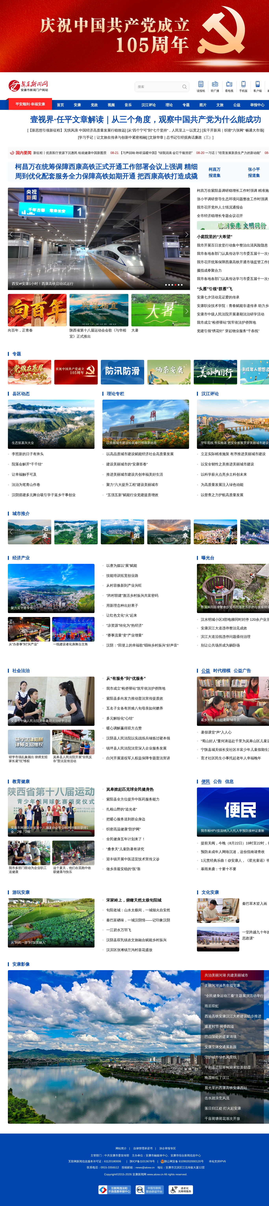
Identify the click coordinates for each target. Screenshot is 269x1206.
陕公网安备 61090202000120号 (184, 1161)
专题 (186, 105)
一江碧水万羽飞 (118, 930)
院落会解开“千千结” (27, 464)
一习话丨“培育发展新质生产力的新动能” (162, 153)
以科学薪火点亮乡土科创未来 (224, 474)
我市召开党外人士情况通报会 (220, 207)
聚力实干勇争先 (22, 608)
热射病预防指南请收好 (149, 330)
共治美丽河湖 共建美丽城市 (226, 975)
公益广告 (242, 670)
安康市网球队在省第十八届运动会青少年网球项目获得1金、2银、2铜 (49, 829)
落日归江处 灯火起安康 (223, 1108)
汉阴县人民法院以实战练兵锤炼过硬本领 (138, 738)
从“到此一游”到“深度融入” (28, 942)
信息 (229, 781)
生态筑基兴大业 (23, 443)
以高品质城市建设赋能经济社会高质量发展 (140, 454)
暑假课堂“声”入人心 (216, 732)
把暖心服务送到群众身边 (125, 819)
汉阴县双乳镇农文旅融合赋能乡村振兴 (136, 940)
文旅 (220, 105)
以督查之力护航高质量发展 (222, 495)
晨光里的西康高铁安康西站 (226, 1088)
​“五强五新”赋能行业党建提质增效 (132, 495)
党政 (94, 105)
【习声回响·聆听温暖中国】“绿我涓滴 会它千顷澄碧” (85, 153)
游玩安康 (21, 892)
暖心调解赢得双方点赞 (124, 728)
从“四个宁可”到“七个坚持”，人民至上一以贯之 (164, 130)
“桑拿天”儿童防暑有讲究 (125, 849)
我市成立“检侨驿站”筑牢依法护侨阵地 (226, 322)
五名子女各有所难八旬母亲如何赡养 (134, 708)
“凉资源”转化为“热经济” (124, 625)
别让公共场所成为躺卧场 (220, 645)
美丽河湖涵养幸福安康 (222, 985)
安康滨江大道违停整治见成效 (224, 628)
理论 (169, 105)
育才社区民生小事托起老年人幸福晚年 (231, 758)
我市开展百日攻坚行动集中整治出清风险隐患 (232, 245)
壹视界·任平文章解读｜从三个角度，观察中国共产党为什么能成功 (145, 119)
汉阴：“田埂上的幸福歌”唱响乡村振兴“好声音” (142, 645)
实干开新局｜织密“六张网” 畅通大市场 (233, 130)
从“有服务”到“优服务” (126, 678)
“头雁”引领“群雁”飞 (214, 289)
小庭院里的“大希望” (214, 236)
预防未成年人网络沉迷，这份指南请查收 (233, 852)
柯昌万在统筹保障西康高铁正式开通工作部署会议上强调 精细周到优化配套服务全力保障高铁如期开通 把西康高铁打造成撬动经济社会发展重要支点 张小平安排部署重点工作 (106, 176)
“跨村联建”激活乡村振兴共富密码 (132, 595)
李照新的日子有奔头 (28, 454)
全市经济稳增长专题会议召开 (220, 216)
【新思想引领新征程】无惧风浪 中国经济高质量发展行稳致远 (76, 130)
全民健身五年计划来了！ (125, 839)
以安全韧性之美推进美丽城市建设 (227, 464)
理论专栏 (115, 393)
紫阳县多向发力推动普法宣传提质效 (134, 698)
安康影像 (21, 964)
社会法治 (21, 670)
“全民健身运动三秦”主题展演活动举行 (234, 996)
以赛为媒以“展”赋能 (121, 566)
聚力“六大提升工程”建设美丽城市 (132, 485)
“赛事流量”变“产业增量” (124, 635)
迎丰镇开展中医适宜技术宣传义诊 (133, 859)
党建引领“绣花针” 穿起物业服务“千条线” (228, 331)
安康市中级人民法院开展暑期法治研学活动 (230, 314)
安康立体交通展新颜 (221, 1047)
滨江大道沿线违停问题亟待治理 (225, 637)
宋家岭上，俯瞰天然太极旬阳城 (133, 900)
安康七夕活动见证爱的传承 (218, 297)
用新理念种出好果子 (122, 606)
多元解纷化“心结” (120, 718)
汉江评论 (149, 105)
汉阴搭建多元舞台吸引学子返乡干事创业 (44, 495)
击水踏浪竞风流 (217, 1098)
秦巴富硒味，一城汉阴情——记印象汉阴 (138, 920)
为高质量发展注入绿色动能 (222, 485)
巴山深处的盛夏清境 (221, 1037)
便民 (205, 781)
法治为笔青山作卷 (26, 485)
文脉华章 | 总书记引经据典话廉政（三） (180, 137)
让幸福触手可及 (24, 474)
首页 (60, 105)
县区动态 (21, 393)
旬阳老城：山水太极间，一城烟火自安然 (138, 910)
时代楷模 (222, 670)
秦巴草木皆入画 (254, 904)
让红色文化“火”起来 (121, 615)
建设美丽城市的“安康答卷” (127, 464)
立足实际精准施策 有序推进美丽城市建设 (233, 454)
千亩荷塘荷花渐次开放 (222, 1119)
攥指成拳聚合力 (209, 270)
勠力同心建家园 (24, 284)
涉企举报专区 (167, 1148)
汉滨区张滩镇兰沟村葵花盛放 (129, 950)
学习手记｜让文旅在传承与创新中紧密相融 (112, 137)
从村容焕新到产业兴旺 (124, 585)
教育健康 (21, 781)
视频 (111, 105)
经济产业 (21, 557)
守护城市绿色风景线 (221, 1057)
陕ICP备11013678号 (142, 1161)
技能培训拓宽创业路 (122, 576)
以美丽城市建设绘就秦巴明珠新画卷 (131, 443)
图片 (203, 105)
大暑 (73, 330)
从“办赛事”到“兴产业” (23, 644)
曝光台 (207, 557)
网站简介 (121, 1148)
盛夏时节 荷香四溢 (219, 1026)
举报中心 (257, 105)
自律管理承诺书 (143, 1148)
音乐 (128, 105)
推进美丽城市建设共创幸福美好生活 (134, 474)
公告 (217, 781)
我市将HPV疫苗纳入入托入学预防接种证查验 (232, 830)
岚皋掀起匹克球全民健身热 (130, 789)
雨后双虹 (212, 1006)
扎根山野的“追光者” (121, 809)
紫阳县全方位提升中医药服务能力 (133, 799)
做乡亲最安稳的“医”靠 (123, 869)
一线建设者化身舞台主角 (70, 644)
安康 (77, 105)
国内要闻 (24, 153)
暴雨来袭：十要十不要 (218, 869)
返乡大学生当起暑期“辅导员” (221, 720)
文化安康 (210, 892)
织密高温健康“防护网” (123, 829)
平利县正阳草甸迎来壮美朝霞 (228, 1067)
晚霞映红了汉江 (217, 1078)
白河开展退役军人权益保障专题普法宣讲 (138, 758)
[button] (186, 234)
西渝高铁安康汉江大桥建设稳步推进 (233, 1016)
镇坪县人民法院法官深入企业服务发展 (136, 748)
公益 (236, 105)
